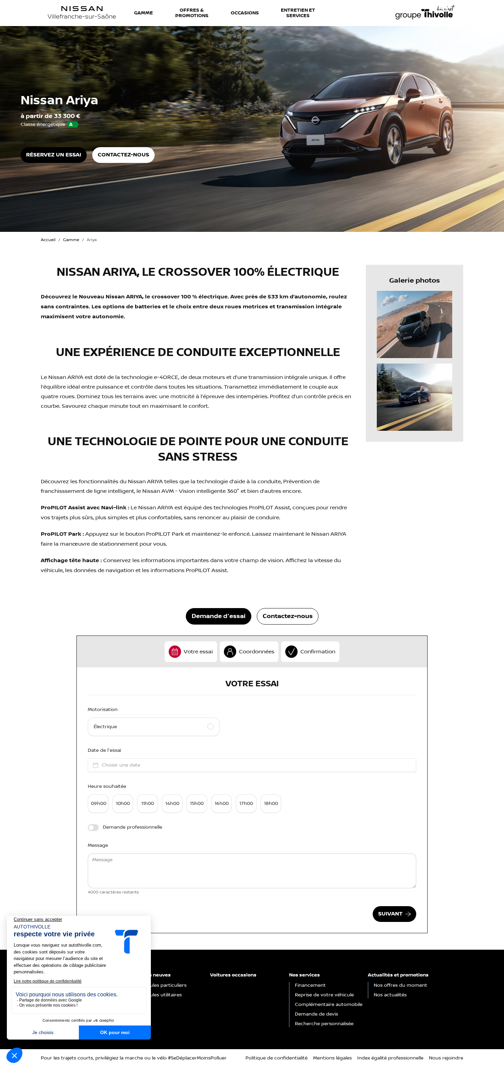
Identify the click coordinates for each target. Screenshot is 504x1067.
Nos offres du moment (400, 985)
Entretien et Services (298, 13)
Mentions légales (332, 1058)
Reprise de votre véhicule (324, 995)
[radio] (153, 727)
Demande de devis (316, 1014)
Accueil (48, 239)
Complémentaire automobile (328, 1004)
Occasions (245, 13)
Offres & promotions (191, 13)
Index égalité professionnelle (390, 1058)
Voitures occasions (233, 975)
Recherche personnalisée (324, 1024)
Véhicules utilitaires (159, 995)
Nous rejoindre (446, 1058)
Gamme (143, 13)
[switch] (93, 827)
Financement (310, 985)
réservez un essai (53, 155)
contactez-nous (361, 18)
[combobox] (252, 765)
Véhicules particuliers (162, 985)
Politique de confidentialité (276, 1058)
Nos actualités (390, 995)
